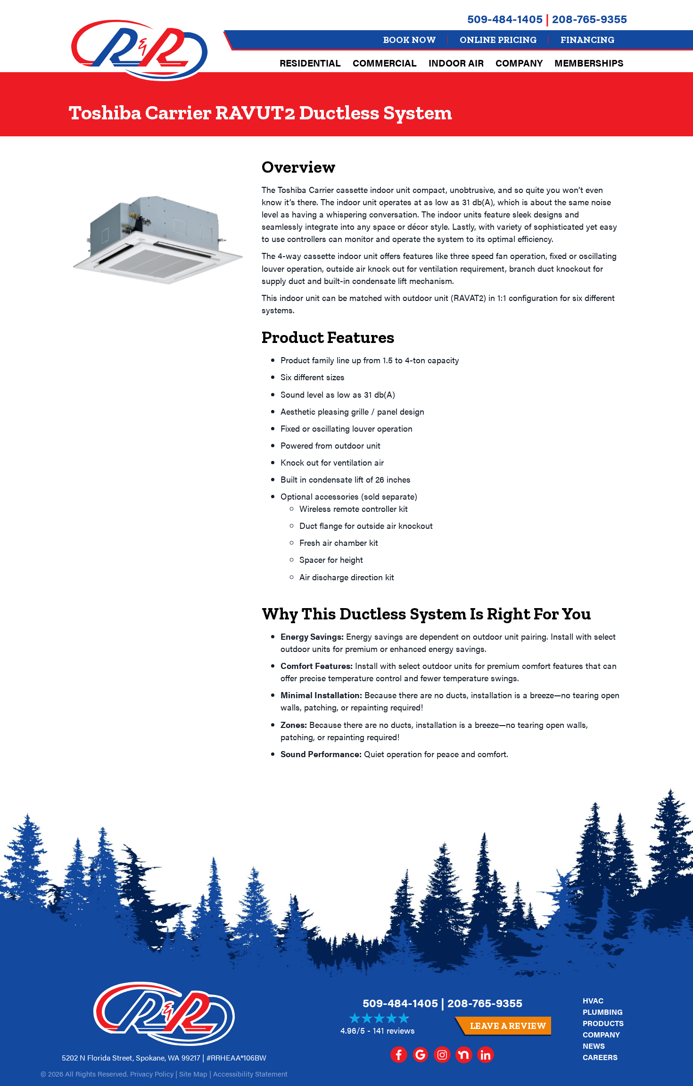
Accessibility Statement (250, 1073)
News (594, 1045)
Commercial (385, 62)
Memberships (589, 62)
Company (519, 62)
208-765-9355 (589, 18)
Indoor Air (456, 62)
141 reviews (394, 1030)
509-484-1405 (505, 18)
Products (603, 1023)
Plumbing (603, 1011)
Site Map (193, 1073)
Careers (600, 1057)
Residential (310, 62)
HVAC (593, 1000)
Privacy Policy (151, 1073)
